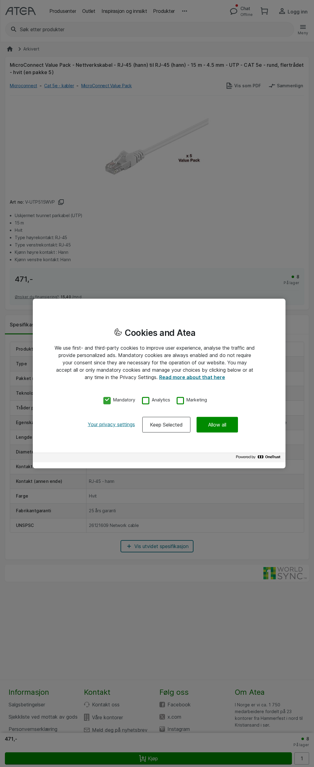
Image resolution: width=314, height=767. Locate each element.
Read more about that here (192, 377)
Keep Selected (166, 425)
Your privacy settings (111, 424)
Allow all (217, 425)
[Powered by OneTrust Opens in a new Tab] (259, 458)
